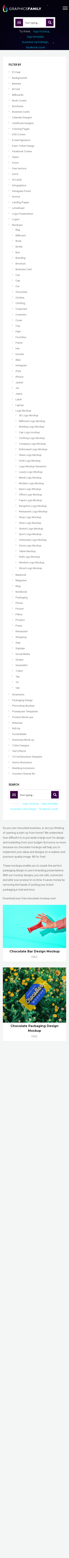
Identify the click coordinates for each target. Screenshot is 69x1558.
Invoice (16, 196)
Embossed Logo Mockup (33, 449)
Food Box (21, 337)
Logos (15, 219)
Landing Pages (20, 202)
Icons (15, 174)
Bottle (19, 246)
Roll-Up (16, 728)
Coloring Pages (21, 128)
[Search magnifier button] (50, 22)
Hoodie (20, 354)
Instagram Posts (21, 191)
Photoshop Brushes (23, 705)
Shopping (21, 637)
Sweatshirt (22, 665)
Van (18, 687)
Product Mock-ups (22, 717)
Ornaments (18, 694)
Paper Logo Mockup (30, 500)
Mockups (17, 225)
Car (17, 286)
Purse (19, 625)
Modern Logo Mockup (31, 483)
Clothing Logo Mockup (32, 438)
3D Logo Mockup (28, 415)
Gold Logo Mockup (30, 460)
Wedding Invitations (23, 768)
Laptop (20, 405)
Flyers (15, 157)
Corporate (21, 308)
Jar (17, 388)
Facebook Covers (22, 151)
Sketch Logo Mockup (31, 528)
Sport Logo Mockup (30, 534)
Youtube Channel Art (23, 773)
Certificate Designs (23, 123)
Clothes (20, 297)
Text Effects (19, 751)
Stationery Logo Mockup (33, 539)
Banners (16, 83)
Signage (20, 648)
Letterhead (18, 208)
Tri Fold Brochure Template (27, 756)
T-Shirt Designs (20, 745)
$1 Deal (16, 72)
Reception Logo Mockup (33, 506)
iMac (18, 359)
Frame (19, 342)
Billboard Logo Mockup (32, 421)
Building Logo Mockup (31, 426)
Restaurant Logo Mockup (33, 511)
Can (18, 275)
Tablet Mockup (27, 551)
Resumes (17, 722)
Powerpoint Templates (25, 711)
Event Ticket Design (23, 145)
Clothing (20, 303)
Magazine (21, 580)
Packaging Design (22, 700)
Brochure (20, 263)
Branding (20, 257)
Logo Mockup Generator (32, 466)
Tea (18, 676)
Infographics (19, 185)
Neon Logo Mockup (30, 489)
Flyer (18, 331)
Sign (18, 642)
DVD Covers (18, 134)
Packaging (22, 597)
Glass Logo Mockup (30, 455)
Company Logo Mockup (32, 443)
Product (20, 620)
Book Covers (19, 100)
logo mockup (41, 31)
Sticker (19, 659)
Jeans (19, 393)
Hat (18, 348)
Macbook (21, 574)
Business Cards (21, 111)
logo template (35, 36)
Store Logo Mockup (30, 545)
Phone (19, 603)
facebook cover (35, 47)
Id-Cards (17, 179)
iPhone (19, 376)
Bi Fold (16, 89)
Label (19, 399)
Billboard (20, 235)
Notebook (21, 591)
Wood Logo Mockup (30, 568)
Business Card (24, 269)
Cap (18, 280)
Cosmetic (21, 314)
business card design (35, 42)
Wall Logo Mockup (29, 556)
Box (18, 252)
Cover (19, 320)
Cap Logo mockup (29, 432)
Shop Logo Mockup (30, 517)
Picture (20, 608)
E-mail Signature (21, 140)
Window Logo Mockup (31, 562)
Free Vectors (19, 168)
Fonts (15, 162)
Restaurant (22, 631)
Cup (18, 325)
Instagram (21, 365)
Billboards (17, 94)
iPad (18, 371)
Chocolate (21, 292)
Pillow (19, 614)
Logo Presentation (22, 213)
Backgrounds (19, 77)
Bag (18, 229)
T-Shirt (19, 671)
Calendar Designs (22, 117)
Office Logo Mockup (30, 494)
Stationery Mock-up (23, 739)
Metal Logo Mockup (30, 477)
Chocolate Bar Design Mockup (35, 951)
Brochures (17, 106)
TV (17, 682)
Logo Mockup (23, 410)
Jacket (19, 382)
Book (18, 241)
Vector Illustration (22, 762)
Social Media (23, 654)
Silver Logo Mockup (30, 522)
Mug (18, 586)
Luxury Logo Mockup (31, 472)
